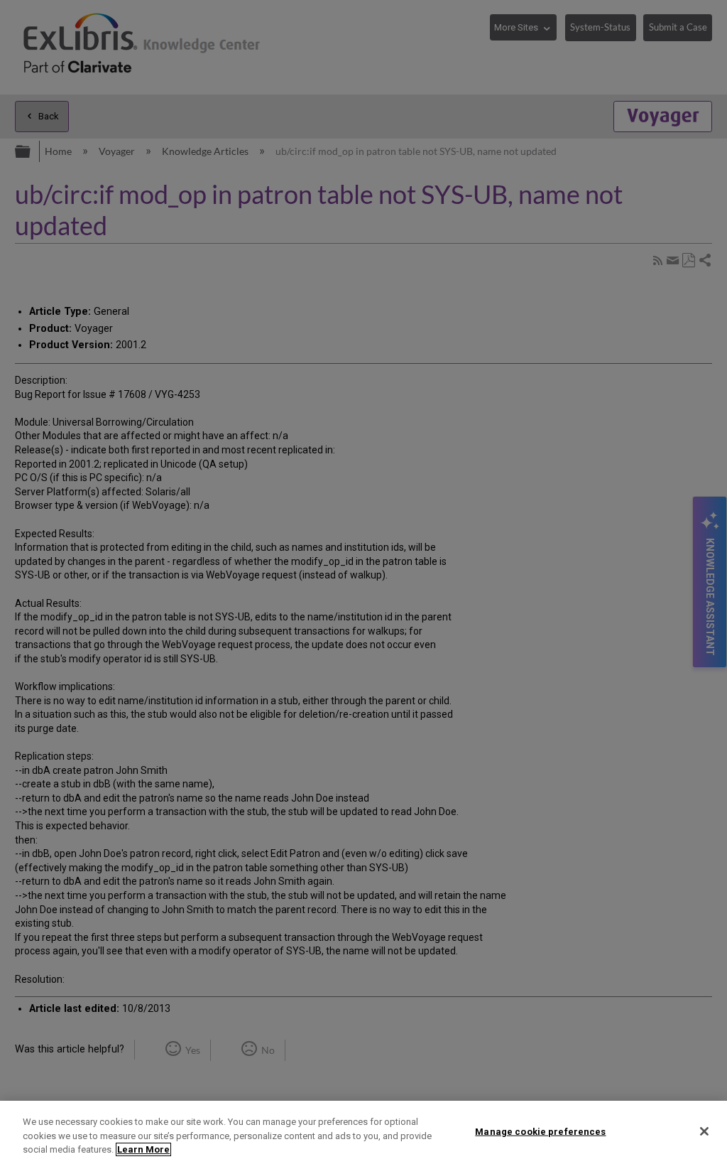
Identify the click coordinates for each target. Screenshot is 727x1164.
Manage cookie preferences (540, 1131)
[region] (363, 1132)
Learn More (143, 1149)
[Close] (704, 1131)
